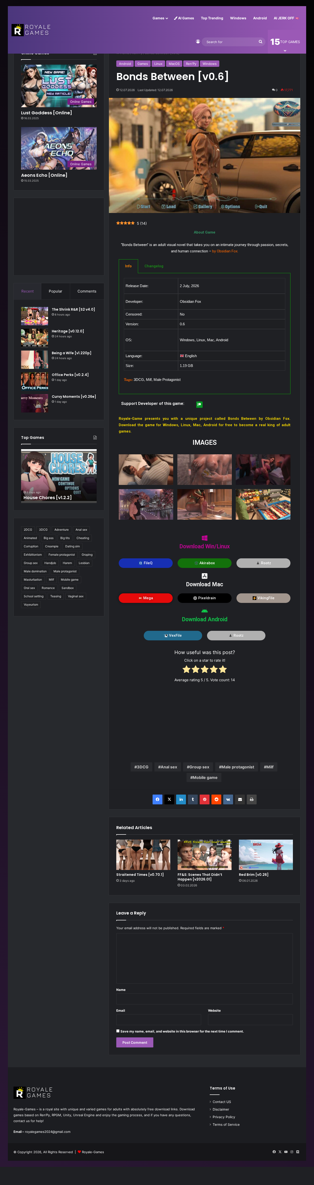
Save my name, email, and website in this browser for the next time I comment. (182, 1031)
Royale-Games (93, 1152)
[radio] (187, 670)
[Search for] (260, 41)
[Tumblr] (193, 799)
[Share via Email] (240, 799)
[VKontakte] (228, 799)
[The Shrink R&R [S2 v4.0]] (34, 316)
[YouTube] (286, 1152)
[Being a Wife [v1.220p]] (34, 360)
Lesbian (84, 563)
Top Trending (212, 18)
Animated (30, 538)
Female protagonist (62, 554)
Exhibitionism (33, 554)
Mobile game (205, 777)
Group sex (199, 766)
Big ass (48, 538)
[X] (169, 799)
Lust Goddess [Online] (46, 113)
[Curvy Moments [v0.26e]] (34, 403)
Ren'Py (191, 64)
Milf (270, 766)
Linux (158, 64)
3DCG (142, 766)
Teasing (55, 596)
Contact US (222, 1102)
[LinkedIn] (181, 799)
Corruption (31, 546)
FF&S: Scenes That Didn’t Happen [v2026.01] (200, 877)
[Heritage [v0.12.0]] (34, 338)
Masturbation (33, 579)
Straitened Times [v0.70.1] (140, 874)
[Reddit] (216, 799)
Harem (67, 563)
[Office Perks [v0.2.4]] (34, 381)
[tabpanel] (204, 333)
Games (158, 18)
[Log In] (198, 42)
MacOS (174, 64)
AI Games (185, 18)
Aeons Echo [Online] (44, 175)
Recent (27, 291)
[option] (59, 476)
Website (214, 1010)
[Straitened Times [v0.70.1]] (143, 855)
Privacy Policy (224, 1117)
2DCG (28, 529)
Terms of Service (226, 1124)
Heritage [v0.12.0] (68, 331)
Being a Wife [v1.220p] (72, 353)
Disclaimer (221, 1109)
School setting (33, 596)
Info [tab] (128, 266)
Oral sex (29, 588)
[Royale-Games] (31, 30)
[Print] (252, 799)
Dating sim (72, 546)
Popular (55, 291)
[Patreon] (199, 404)
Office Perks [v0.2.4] (70, 374)
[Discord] (298, 1152)
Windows (238, 18)
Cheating (83, 538)
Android (260, 18)
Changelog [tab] (153, 266)
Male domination (35, 571)
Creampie (51, 546)
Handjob (50, 563)
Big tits (65, 538)
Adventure (61, 529)
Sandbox (68, 588)
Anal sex (169, 766)
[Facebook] (157, 799)
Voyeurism (31, 604)
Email (120, 1010)
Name (121, 990)
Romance (48, 588)
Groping (87, 554)
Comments (87, 291)
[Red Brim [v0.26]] (266, 855)
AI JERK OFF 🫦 (286, 18)
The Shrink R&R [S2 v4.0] (73, 309)
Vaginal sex (75, 596)
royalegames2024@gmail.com (47, 1132)
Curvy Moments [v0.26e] (74, 396)
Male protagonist (238, 766)
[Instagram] (292, 1152)
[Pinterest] (204, 799)
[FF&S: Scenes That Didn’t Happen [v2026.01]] (205, 855)
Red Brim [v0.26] (254, 874)
